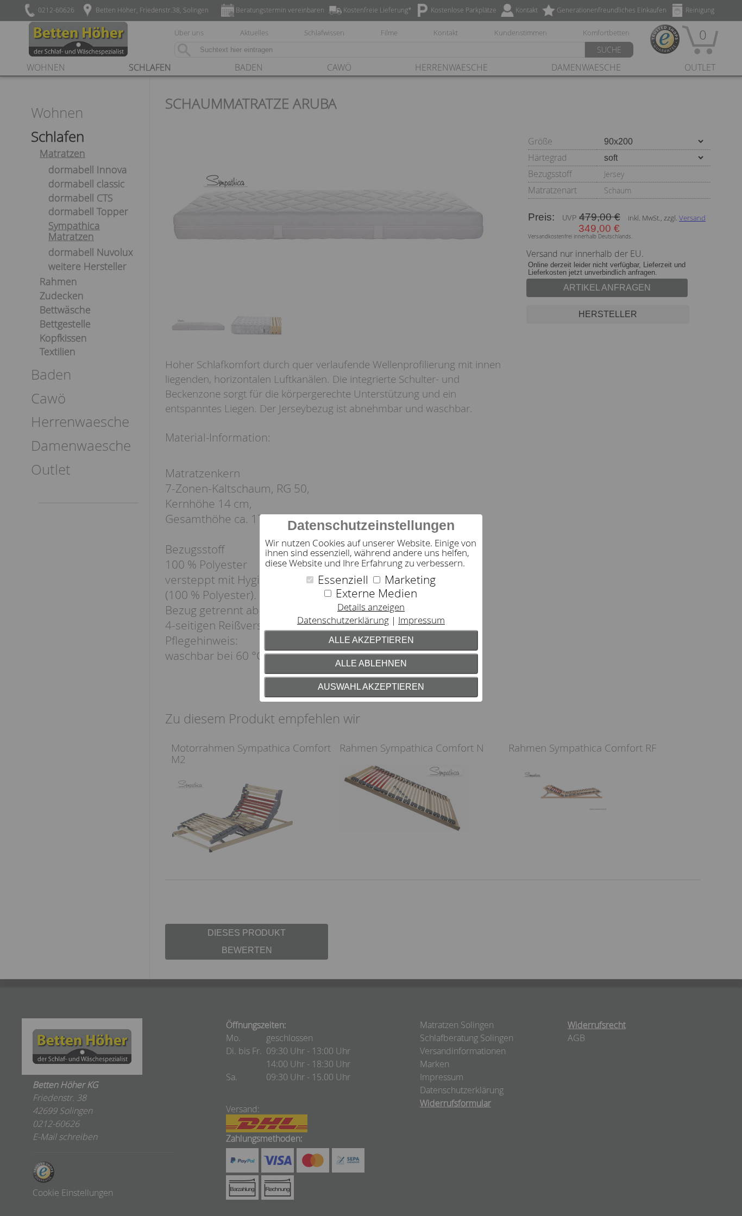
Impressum (421, 620)
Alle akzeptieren (371, 640)
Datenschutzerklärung (343, 620)
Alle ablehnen (371, 663)
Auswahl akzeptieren (371, 686)
